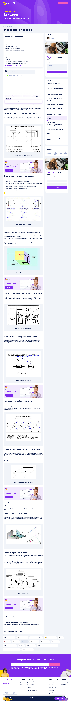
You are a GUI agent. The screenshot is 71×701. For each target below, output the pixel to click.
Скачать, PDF (55, 154)
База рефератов (52, 692)
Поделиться (49, 153)
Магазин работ (51, 690)
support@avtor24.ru (6, 683)
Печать (60, 153)
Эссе (61, 638)
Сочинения (55, 642)
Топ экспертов (63, 684)
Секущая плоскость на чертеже (11, 46)
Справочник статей (52, 689)
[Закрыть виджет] (66, 696)
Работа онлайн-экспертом (53, 682)
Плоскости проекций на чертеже (12, 56)
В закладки (65, 153)
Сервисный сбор (30, 687)
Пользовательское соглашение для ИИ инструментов (37, 692)
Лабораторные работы (10, 646)
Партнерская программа (53, 686)
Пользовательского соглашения (19, 668)
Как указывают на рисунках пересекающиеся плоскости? (18, 61)
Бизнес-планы (31, 646)
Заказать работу (63, 3)
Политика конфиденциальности (33, 693)
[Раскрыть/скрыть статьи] (66, 83)
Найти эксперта (9, 170)
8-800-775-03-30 (7, 679)
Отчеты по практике (51, 638)
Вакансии (62, 686)
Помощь (28, 689)
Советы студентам (28, 650)
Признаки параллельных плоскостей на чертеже (15, 50)
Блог (61, 681)
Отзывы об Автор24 (64, 682)
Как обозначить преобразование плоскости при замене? (17, 59)
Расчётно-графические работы (12, 650)
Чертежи (10, 26)
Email (21, 686)
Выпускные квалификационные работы (48, 646)
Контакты (62, 687)
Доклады (16, 642)
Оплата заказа (29, 682)
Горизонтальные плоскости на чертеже (13, 42)
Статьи (7, 26)
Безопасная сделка (30, 686)
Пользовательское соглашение (33, 690)
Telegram (21, 681)
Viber (21, 684)
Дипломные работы (9, 638)
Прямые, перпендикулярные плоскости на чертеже (15, 44)
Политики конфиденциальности (31, 668)
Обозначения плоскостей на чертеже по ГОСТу (14, 39)
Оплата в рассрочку (31, 684)
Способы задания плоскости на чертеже (13, 41)
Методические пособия (9, 11)
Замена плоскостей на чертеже (11, 54)
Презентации (35, 642)
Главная (4, 26)
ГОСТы (22, 646)
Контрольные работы (36, 638)
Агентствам (51, 684)
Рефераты (7, 642)
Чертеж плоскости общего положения (13, 48)
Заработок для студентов (53, 687)
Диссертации (45, 642)
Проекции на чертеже (51, 122)
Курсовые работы (23, 638)
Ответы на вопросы (9, 57)
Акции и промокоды (31, 681)
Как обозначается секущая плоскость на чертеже (15, 52)
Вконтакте (22, 682)
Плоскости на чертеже (51, 120)
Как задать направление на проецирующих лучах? (16, 63)
